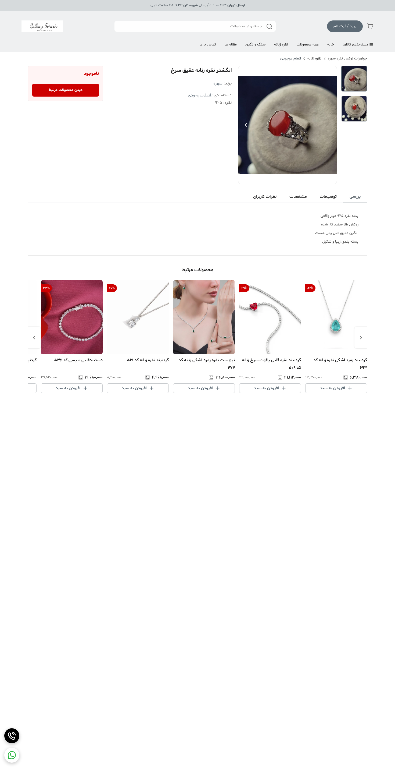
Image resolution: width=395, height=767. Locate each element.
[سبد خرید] (370, 26)
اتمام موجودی (290, 58)
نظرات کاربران (264, 197)
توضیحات (328, 197)
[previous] (360, 337)
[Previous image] (246, 125)
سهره (217, 83)
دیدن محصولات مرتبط (65, 90)
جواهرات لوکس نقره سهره (347, 58)
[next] (34, 337)
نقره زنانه (314, 58)
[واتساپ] (11, 755)
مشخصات (298, 197)
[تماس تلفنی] (11, 735)
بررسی (355, 197)
